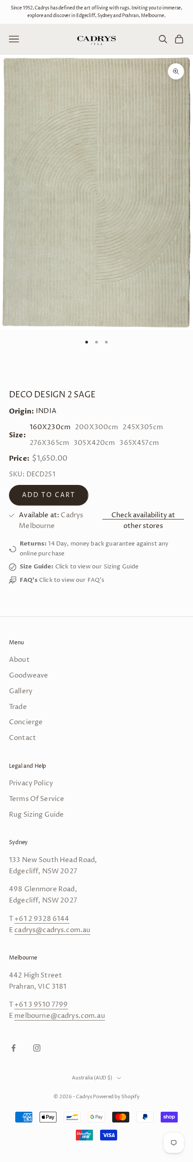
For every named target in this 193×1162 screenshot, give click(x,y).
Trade (18, 707)
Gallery (20, 691)
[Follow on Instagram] (36, 1047)
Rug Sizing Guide (36, 814)
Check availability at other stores (143, 521)
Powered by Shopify (116, 1096)
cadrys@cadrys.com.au (52, 930)
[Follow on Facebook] (13, 1047)
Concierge (26, 722)
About (19, 660)
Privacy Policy (31, 783)
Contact (22, 738)
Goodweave (28, 675)
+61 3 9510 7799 (41, 1004)
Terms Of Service (36, 799)
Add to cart (48, 495)
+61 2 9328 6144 (41, 919)
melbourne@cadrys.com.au (59, 1016)
